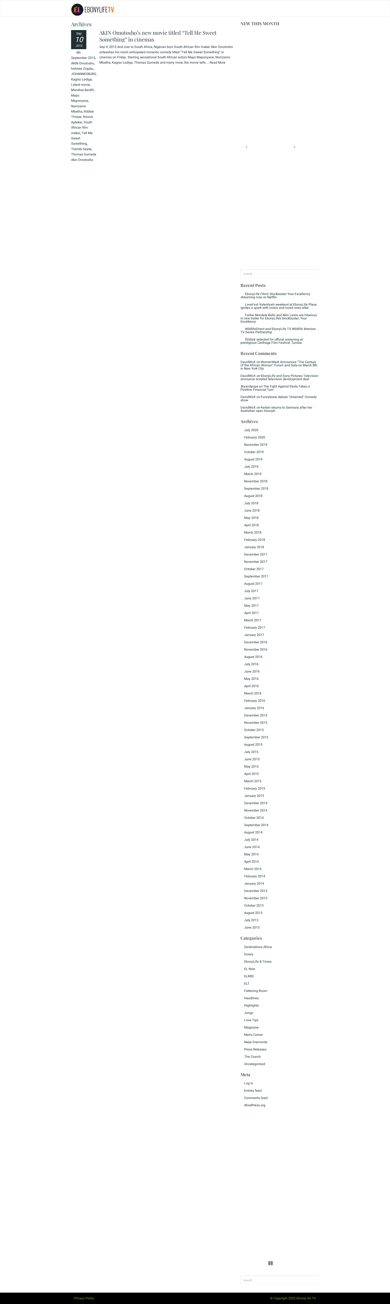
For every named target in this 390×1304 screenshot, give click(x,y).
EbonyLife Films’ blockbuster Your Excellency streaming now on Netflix (275, 296)
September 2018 (256, 488)
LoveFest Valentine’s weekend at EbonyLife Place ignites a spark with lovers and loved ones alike (278, 306)
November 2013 (255, 898)
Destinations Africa (258, 947)
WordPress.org (254, 1105)
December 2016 (255, 642)
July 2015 (251, 752)
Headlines (251, 998)
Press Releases (255, 1049)
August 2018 (253, 496)
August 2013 (253, 912)
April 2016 (251, 686)
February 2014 (254, 876)
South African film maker (81, 128)
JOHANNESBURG (83, 74)
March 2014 (252, 869)
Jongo (248, 1012)
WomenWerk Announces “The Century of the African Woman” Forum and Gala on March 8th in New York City (278, 365)
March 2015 (252, 781)
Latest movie (80, 84)
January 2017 (254, 634)
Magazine (251, 1027)
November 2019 (255, 444)
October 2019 (254, 452)
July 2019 (251, 466)
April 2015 (251, 773)
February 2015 (254, 788)
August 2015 (253, 744)
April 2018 (251, 525)
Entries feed (253, 1090)
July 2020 (251, 430)
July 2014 (251, 839)
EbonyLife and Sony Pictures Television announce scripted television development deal (279, 377)
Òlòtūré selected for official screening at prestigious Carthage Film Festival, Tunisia (271, 341)
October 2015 (254, 730)
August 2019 (253, 459)
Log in (248, 1083)
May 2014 (251, 854)
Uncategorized (254, 1064)
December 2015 (255, 715)
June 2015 (252, 759)
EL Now (249, 969)
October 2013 (254, 905)
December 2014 (255, 803)
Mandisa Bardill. (82, 90)
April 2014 (251, 861)
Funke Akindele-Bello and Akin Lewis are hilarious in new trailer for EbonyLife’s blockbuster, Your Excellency (278, 318)
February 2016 (254, 700)
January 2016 (254, 708)
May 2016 (251, 678)
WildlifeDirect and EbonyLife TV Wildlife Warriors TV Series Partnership (278, 331)
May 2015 (251, 766)
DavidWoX (248, 362)
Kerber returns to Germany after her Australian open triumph (276, 409)
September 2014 (256, 825)
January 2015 (254, 795)
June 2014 (252, 847)
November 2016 (255, 649)
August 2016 (253, 656)
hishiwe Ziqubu (82, 68)
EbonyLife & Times (258, 961)
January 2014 (254, 883)
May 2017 (251, 605)
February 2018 (254, 539)
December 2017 (255, 554)
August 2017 (253, 583)
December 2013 (255, 890)
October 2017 (254, 569)
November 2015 (255, 722)
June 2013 (252, 927)
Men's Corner (253, 1034)
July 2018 (251, 503)
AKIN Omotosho (82, 63)
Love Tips (251, 1020)
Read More (217, 62)
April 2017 (251, 613)
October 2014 (254, 817)
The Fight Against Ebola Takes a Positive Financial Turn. (275, 388)
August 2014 (253, 832)
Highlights (251, 1005)
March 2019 (252, 474)
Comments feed (256, 1098)
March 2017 (252, 620)
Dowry (248, 954)
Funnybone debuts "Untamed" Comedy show (278, 399)
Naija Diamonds (255, 1042)
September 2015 (256, 737)
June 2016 (252, 671)
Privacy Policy (84, 1298)
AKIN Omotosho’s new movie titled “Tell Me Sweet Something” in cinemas (158, 36)
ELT (246, 983)
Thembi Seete (81, 149)
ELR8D (249, 976)
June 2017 (252, 598)
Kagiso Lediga (81, 79)
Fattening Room (255, 990)
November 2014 (255, 810)
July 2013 (251, 920)
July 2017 (251, 591)
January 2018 (254, 547)
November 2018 (255, 481)
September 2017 (256, 576)
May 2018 (251, 517)
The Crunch (252, 1056)
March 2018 (252, 532)
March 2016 (252, 693)
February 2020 (254, 437)
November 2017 (255, 561)
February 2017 (254, 627)
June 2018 (252, 510)
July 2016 (251, 664)
